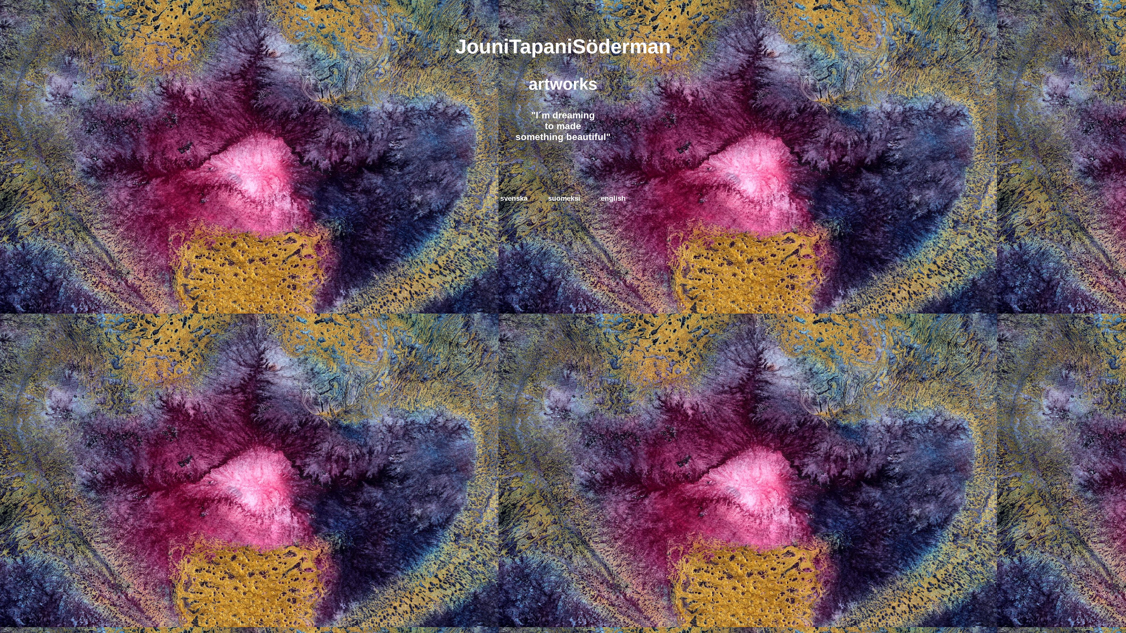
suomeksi (564, 198)
